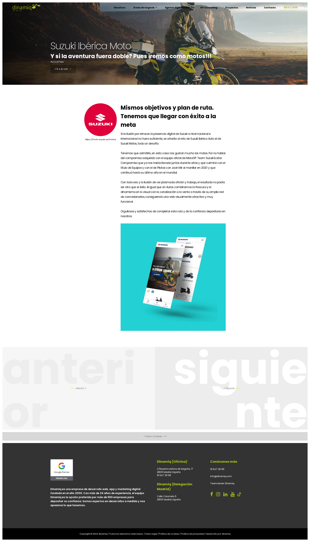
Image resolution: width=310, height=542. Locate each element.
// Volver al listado (153, 436)
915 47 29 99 (291, 7)
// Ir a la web (61, 68)
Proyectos (231, 7)
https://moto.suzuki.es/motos (100, 139)
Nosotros (119, 7)
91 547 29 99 (217, 469)
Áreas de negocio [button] (144, 7)
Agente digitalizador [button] (177, 7)
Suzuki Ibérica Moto (90, 46)
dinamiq (226, 533)
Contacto (270, 7)
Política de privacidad (192, 533)
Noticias (251, 7)
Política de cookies (169, 533)
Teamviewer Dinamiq (222, 483)
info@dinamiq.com (221, 476)
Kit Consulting (208, 7)
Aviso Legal (151, 533)
